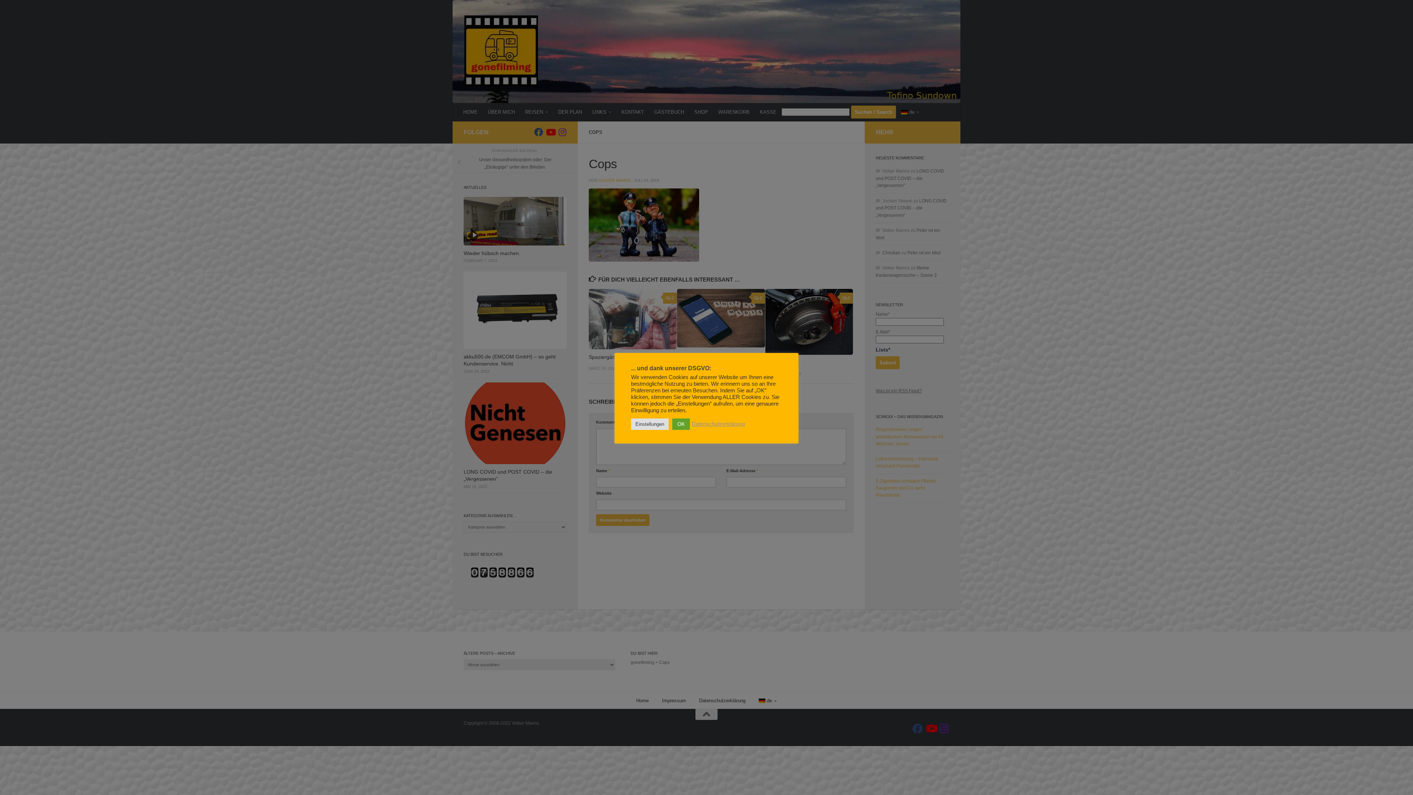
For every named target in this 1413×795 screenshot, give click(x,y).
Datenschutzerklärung (718, 424)
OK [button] (681, 424)
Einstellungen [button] (649, 424)
